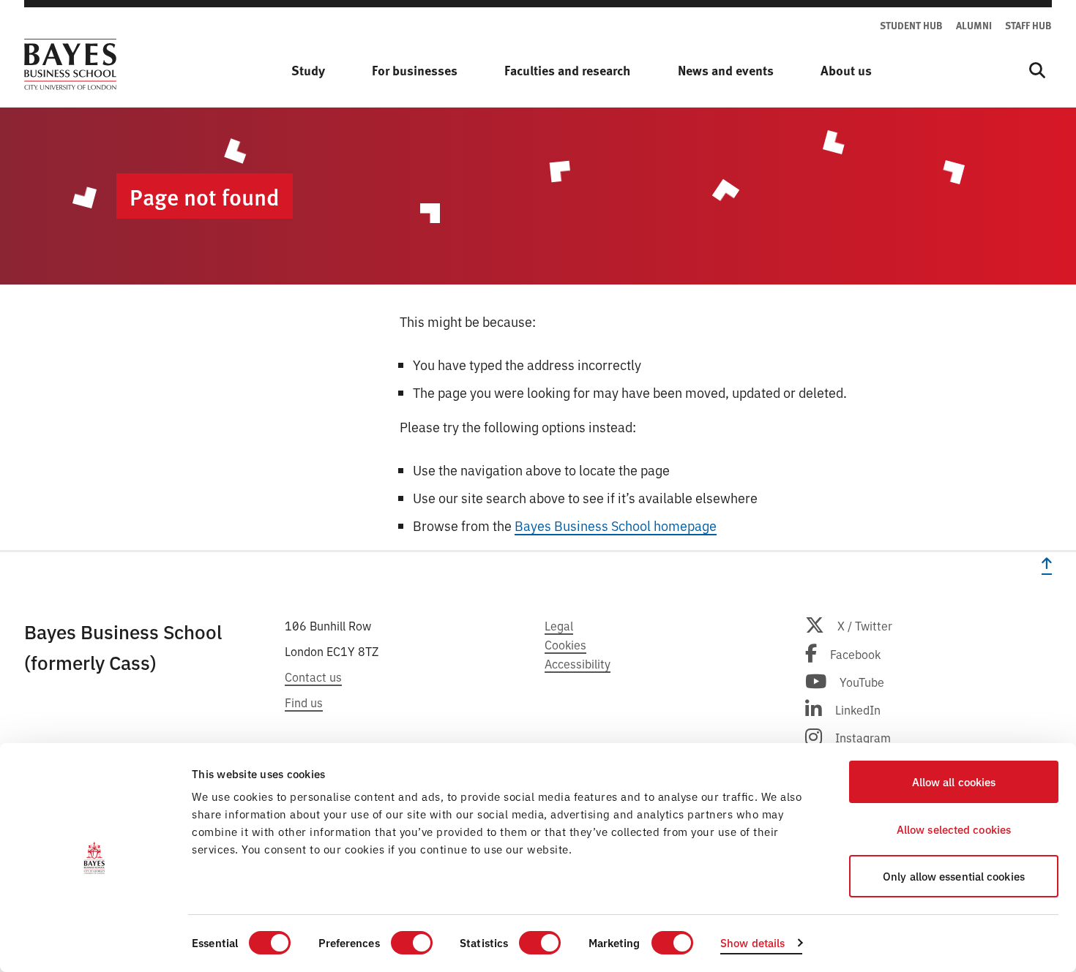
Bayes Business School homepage (616, 525)
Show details (752, 942)
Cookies (565, 644)
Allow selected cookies (954, 829)
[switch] (412, 942)
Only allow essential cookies (954, 876)
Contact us (313, 676)
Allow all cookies (954, 781)
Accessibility (577, 663)
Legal (559, 625)
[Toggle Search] (1037, 70)
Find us (304, 702)
